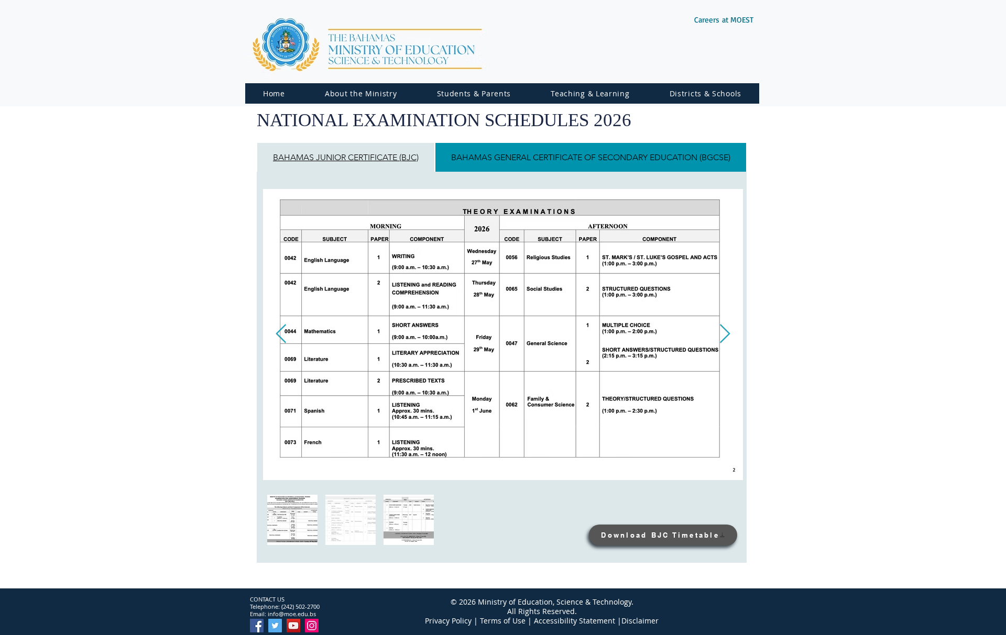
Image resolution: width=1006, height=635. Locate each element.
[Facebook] (257, 625)
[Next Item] (725, 334)
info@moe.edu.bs (292, 614)
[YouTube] (293, 625)
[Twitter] (275, 625)
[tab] (346, 157)
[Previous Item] (281, 334)
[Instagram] (312, 625)
